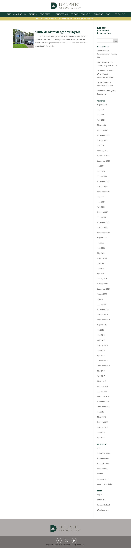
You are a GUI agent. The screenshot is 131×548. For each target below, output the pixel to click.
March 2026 (101, 125)
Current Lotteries (104, 453)
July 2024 (100, 166)
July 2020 (100, 299)
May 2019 (100, 340)
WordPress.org (103, 510)
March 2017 (101, 381)
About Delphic (19, 14)
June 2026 (101, 115)
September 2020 (103, 289)
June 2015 (101, 432)
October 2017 (102, 361)
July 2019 (100, 330)
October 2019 (102, 314)
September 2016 (103, 407)
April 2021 (101, 273)
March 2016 (101, 417)
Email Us (39, 19)
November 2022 (103, 222)
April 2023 (101, 207)
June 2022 (101, 248)
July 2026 (100, 110)
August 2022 (102, 238)
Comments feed (103, 505)
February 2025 (102, 151)
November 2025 (103, 135)
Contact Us (120, 14)
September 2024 (103, 161)
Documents (86, 14)
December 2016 (103, 396)
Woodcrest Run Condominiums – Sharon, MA (107, 53)
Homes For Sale (61, 14)
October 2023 (102, 186)
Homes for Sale (103, 463)
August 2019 (102, 325)
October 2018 (102, 345)
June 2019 (101, 335)
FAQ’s (108, 14)
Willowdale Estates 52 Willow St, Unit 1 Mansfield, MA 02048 (105, 74)
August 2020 (102, 294)
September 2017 (103, 366)
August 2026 (102, 104)
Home (8, 14)
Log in (99, 495)
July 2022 (100, 243)
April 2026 (101, 120)
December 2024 (103, 156)
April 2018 (101, 355)
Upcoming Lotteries (104, 484)
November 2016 (103, 402)
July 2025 (100, 145)
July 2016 (100, 412)
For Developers (103, 458)
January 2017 (102, 391)
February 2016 (102, 422)
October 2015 (102, 427)
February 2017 (102, 386)
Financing (98, 14)
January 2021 (102, 279)
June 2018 (101, 350)
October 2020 (102, 284)
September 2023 (103, 192)
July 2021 (100, 263)
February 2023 (102, 212)
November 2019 (103, 309)
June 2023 (101, 202)
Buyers (32, 14)
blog (99, 448)
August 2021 (102, 258)
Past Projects (102, 468)
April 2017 (101, 376)
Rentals (74, 14)
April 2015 (101, 437)
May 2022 (100, 253)
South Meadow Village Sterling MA (58, 32)
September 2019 (103, 320)
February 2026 (102, 130)
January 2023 (102, 217)
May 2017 (100, 371)
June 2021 (101, 268)
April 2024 (101, 171)
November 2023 (103, 181)
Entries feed (102, 500)
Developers (45, 14)
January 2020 (102, 304)
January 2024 (102, 176)
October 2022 (102, 227)
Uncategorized (102, 479)
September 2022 (103, 232)
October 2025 (102, 140)
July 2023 (100, 197)
